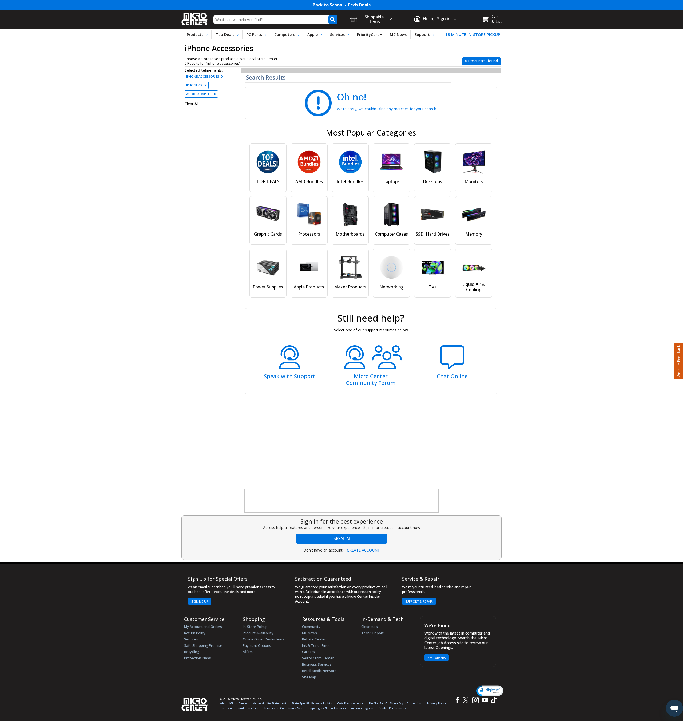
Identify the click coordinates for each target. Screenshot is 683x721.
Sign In (341, 538)
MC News (398, 34)
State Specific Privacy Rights (312, 703)
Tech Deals (359, 5)
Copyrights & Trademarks (327, 708)
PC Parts (254, 34)
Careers (308, 651)
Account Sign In (362, 708)
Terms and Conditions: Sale (283, 708)
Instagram (475, 700)
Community (311, 626)
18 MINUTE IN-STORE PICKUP (472, 34)
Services (337, 34)
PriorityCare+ (369, 34)
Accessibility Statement (269, 703)
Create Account (363, 550)
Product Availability (258, 633)
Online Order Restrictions (263, 639)
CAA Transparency (350, 703)
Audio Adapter (201, 94)
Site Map (309, 677)
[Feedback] (678, 360)
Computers (284, 34)
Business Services (317, 664)
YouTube (485, 700)
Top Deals (225, 34)
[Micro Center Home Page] (194, 17)
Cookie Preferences (392, 708)
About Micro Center (234, 703)
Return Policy (194, 633)
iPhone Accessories (204, 76)
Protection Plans (197, 658)
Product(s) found (481, 60)
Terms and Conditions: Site (239, 708)
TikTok (493, 700)
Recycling (191, 651)
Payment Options (257, 645)
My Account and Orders (203, 626)
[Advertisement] (292, 448)
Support (422, 34)
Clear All (191, 103)
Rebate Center (314, 639)
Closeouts (369, 626)
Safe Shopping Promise (203, 645)
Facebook (457, 700)
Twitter (466, 700)
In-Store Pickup (255, 626)
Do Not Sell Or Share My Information (395, 703)
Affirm (248, 651)
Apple (312, 34)
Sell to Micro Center (318, 658)
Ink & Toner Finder (317, 645)
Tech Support (372, 633)
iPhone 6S (196, 85)
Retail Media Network (319, 670)
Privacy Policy (437, 703)
